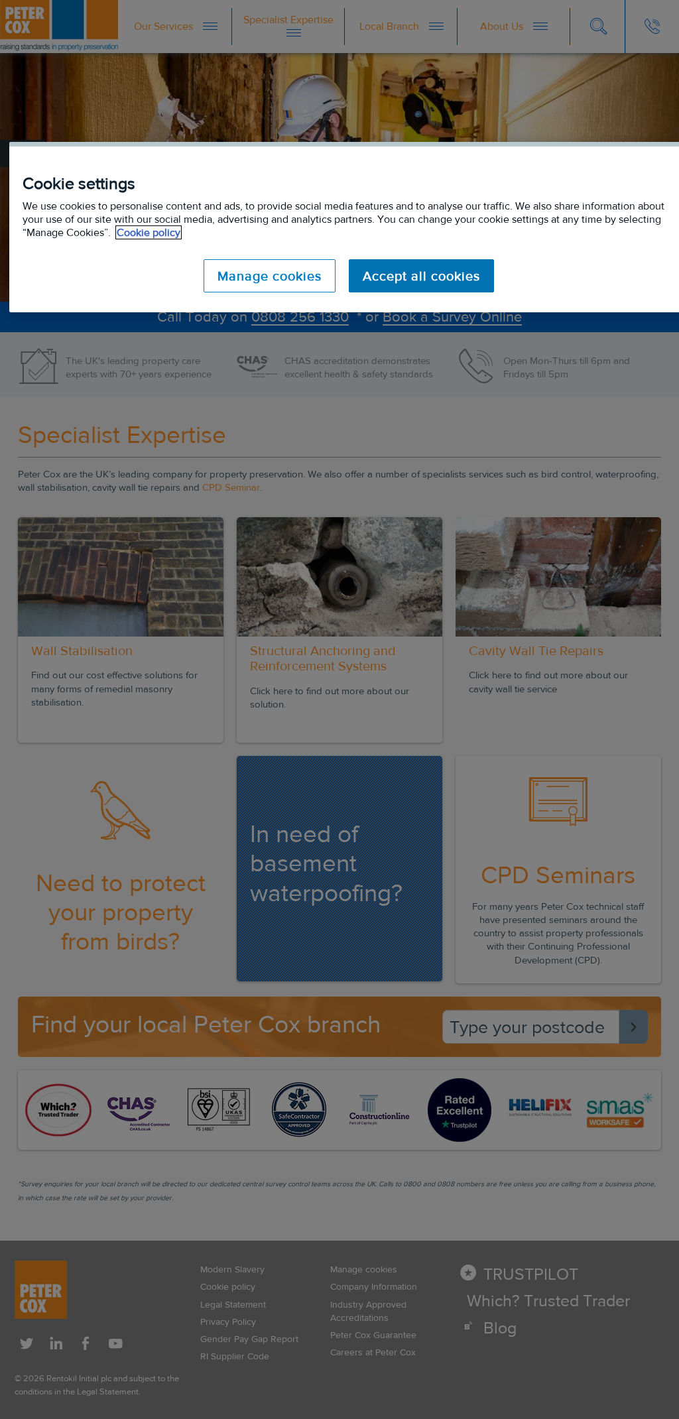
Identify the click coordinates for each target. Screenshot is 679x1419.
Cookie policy (148, 232)
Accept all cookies (421, 276)
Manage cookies (269, 276)
